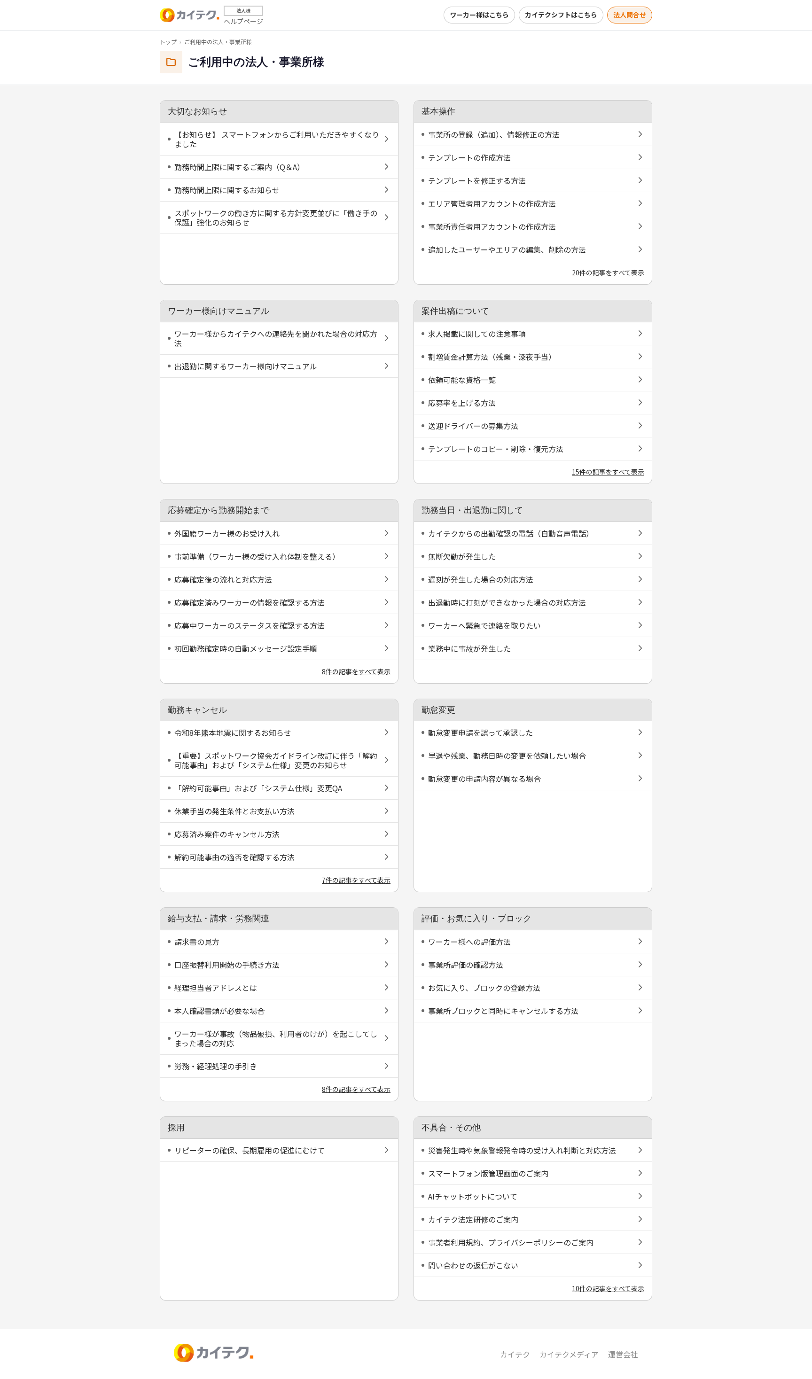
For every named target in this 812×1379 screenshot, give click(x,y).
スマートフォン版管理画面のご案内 (488, 1173)
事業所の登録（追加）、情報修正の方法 (494, 134)
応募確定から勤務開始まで (218, 510)
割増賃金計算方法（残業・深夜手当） (492, 356)
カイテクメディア (569, 1354)
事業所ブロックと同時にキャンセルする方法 (503, 1010)
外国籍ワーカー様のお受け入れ (227, 533)
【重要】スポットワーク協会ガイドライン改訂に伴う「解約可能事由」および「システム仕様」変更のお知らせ (275, 760)
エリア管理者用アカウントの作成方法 (492, 203)
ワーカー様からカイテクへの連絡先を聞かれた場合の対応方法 (275, 338)
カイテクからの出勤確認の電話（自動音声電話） (510, 533)
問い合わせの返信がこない (473, 1265)
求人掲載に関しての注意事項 (477, 333)
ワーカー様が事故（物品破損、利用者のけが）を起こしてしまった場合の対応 (275, 1038)
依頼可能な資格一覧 (462, 379)
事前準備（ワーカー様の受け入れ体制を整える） (257, 556)
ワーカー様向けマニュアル (218, 311)
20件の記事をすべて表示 (608, 272)
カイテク (515, 1354)
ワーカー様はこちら (479, 14)
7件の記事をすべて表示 (356, 880)
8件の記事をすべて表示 (356, 671)
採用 (176, 1127)
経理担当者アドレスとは (215, 987)
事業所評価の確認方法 (465, 964)
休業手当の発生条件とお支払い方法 (234, 811)
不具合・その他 (451, 1127)
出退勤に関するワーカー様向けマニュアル (245, 366)
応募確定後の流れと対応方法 (223, 579)
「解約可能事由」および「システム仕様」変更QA (258, 788)
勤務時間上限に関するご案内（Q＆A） (239, 166)
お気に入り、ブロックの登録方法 (484, 987)
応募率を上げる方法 (462, 402)
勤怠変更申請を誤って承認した (480, 732)
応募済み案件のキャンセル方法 (227, 834)
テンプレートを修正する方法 (477, 180)
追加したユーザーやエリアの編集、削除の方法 (507, 249)
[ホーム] (190, 15)
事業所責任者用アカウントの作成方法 (492, 226)
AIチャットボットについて (472, 1196)
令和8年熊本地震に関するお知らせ (232, 732)
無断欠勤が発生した (462, 556)
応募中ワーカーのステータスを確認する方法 (249, 625)
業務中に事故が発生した (469, 648)
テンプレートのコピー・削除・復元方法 (495, 448)
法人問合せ (629, 14)
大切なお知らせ (197, 111)
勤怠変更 (438, 710)
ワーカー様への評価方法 (469, 941)
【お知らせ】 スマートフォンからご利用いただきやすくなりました (276, 139)
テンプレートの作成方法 (469, 157)
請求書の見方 (196, 941)
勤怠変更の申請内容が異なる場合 (484, 778)
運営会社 (623, 1354)
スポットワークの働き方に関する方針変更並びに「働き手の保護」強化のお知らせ (275, 217)
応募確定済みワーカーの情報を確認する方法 (249, 602)
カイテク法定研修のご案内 (473, 1219)
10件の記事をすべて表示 (608, 1288)
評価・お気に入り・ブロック (476, 918)
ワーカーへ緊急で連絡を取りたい (484, 625)
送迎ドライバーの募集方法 (473, 425)
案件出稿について (455, 311)
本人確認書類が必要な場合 (219, 1010)
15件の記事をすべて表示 (608, 471)
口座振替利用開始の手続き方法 (227, 964)
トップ (168, 41)
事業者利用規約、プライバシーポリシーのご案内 (510, 1242)
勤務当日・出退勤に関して (472, 510)
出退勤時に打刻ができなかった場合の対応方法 (507, 602)
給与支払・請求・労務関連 (218, 918)
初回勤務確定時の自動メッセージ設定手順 (245, 648)
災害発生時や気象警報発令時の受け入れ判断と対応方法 (522, 1150)
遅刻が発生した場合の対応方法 (480, 579)
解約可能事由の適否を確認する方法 (234, 857)
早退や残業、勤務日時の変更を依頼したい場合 (507, 755)
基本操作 (438, 111)
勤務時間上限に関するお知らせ (227, 190)
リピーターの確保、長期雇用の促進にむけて (249, 1150)
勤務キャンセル (197, 710)
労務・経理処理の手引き (215, 1066)
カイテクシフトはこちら (561, 14)
